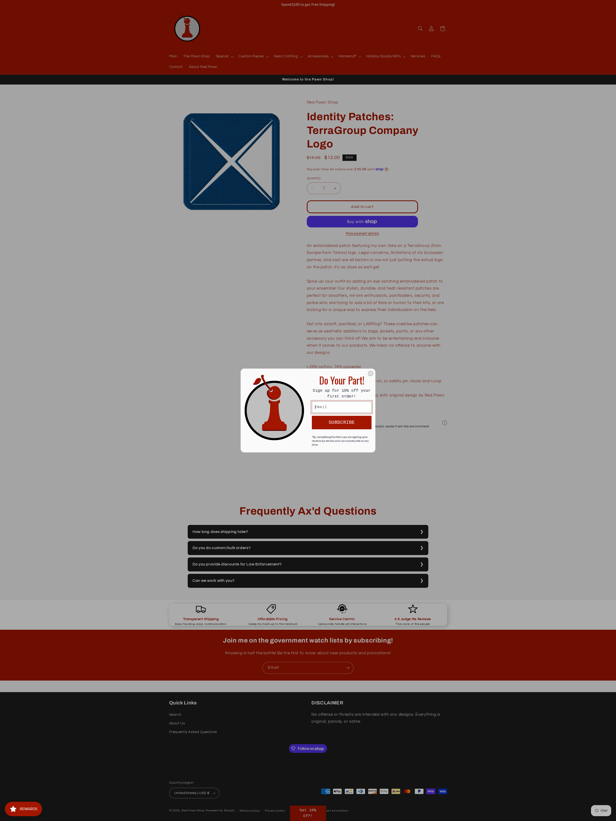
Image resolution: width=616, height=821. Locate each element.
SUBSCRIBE (342, 422)
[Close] (370, 373)
